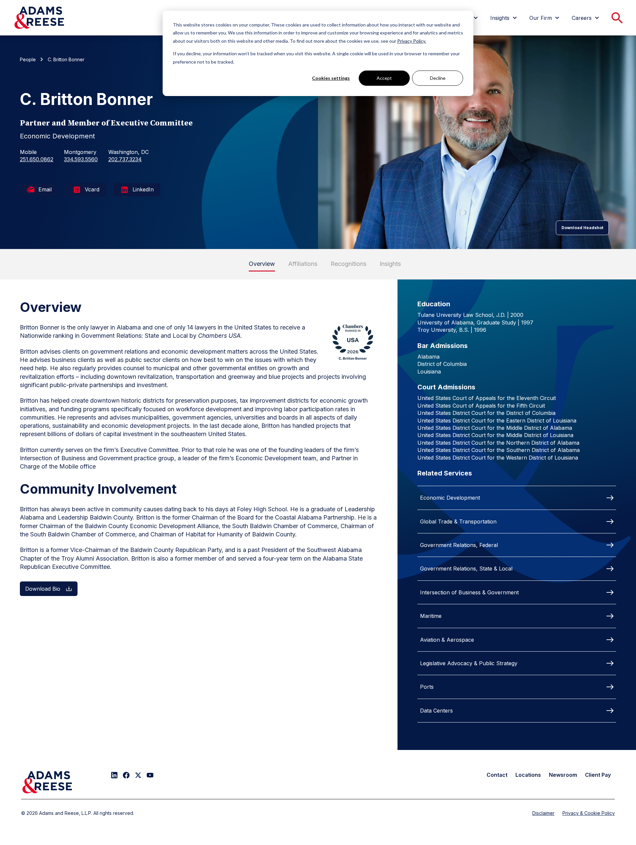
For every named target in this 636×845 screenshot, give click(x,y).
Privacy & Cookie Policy (588, 813)
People (28, 59)
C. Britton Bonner (66, 59)
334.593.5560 (81, 159)
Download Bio (42, 588)
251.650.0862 (36, 159)
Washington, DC (128, 152)
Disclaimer (543, 813)
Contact (497, 774)
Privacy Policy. (411, 41)
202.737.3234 (125, 159)
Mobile (28, 152)
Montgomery (80, 152)
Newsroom (563, 774)
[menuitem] (504, 18)
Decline (438, 78)
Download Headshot (582, 227)
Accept (384, 78)
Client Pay (598, 774)
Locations (528, 774)
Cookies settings (331, 78)
